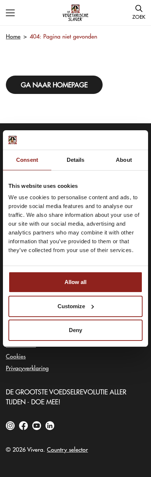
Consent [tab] (27, 160)
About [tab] (124, 160)
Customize (71, 306)
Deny (75, 330)
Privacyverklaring (27, 368)
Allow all (75, 282)
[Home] (75, 12)
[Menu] (10, 13)
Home (13, 36)
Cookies (16, 356)
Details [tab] (76, 160)
